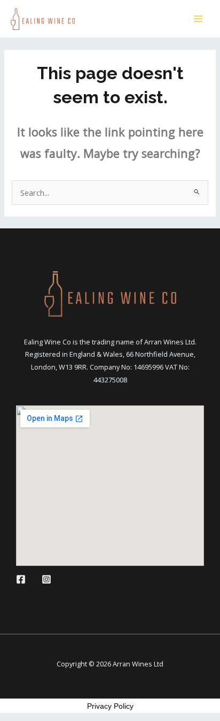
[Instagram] (46, 579)
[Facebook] (21, 579)
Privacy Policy (110, 706)
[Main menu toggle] (198, 18)
